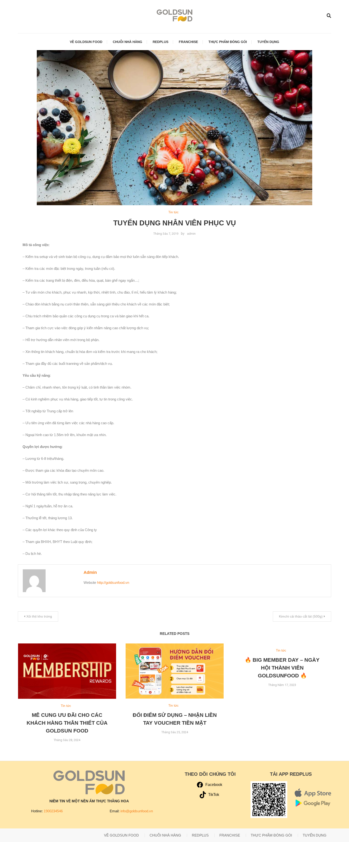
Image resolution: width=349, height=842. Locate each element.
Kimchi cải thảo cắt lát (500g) (301, 616)
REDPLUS (160, 42)
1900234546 (53, 811)
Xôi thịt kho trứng (39, 616)
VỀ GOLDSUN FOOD (86, 42)
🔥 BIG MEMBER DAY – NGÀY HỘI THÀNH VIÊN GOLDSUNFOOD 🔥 (282, 668)
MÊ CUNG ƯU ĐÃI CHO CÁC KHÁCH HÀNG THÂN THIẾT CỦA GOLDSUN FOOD (67, 723)
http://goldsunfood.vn (113, 582)
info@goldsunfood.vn (136, 811)
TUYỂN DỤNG (268, 42)
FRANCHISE (188, 42)
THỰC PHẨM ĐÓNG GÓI (227, 42)
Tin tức (173, 212)
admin (191, 233)
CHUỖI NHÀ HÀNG (127, 42)
